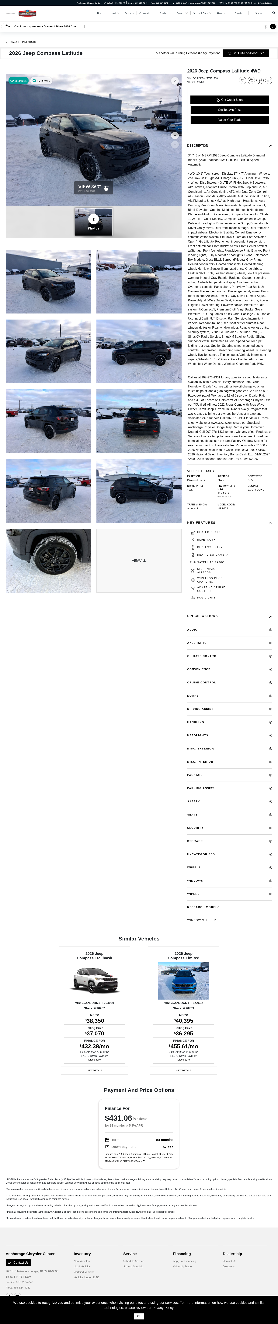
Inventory (82, 1254)
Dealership (232, 1254)
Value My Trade (182, 1266)
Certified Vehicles (84, 1271)
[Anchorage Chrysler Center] (23, 13)
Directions (229, 1266)
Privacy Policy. (163, 1308)
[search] (273, 13)
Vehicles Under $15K (86, 1277)
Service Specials (133, 1266)
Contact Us (20, 1262)
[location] (173, 3)
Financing (182, 1254)
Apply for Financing (184, 1260)
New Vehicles (82, 1260)
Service (130, 1254)
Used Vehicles (82, 1266)
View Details (94, 1070)
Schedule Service (133, 1260)
